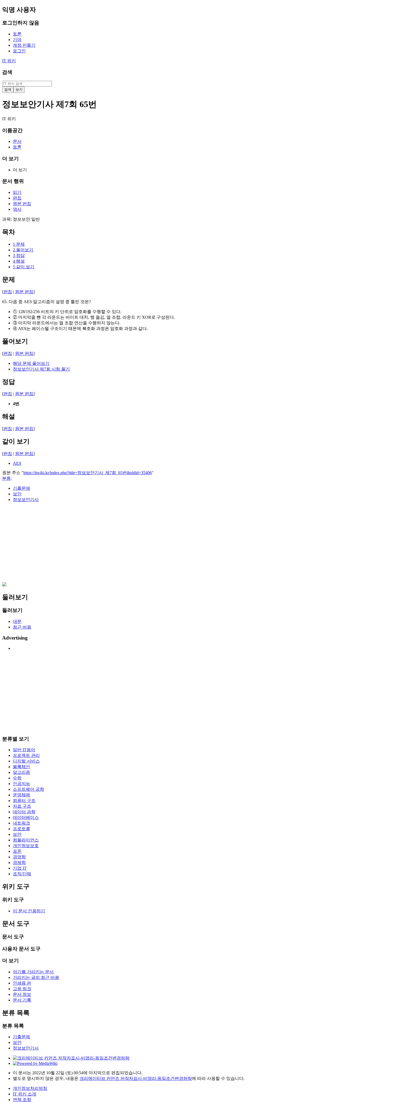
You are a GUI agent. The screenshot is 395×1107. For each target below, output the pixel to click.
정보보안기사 (26, 499)
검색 (7, 72)
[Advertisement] (163, 544)
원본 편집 (24, 291)
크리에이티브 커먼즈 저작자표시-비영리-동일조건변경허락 (136, 1078)
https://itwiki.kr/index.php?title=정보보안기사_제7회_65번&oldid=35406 (87, 472)
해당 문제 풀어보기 (31, 363)
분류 (6, 478)
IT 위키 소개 (24, 1094)
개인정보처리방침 (30, 1088)
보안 (17, 494)
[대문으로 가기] (4, 585)
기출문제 (21, 488)
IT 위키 (9, 61)
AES (17, 463)
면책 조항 (22, 1099)
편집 (7, 291)
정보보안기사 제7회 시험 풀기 (41, 369)
